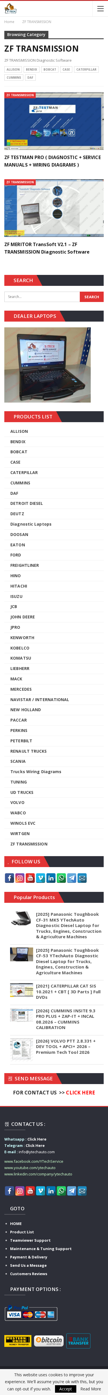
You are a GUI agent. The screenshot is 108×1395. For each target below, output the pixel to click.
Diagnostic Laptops (31, 524)
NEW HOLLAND (25, 709)
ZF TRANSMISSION (20, 95)
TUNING (18, 782)
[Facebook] (9, 878)
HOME (16, 1223)
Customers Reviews (28, 1273)
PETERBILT (21, 740)
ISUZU (16, 596)
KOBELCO (19, 648)
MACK (16, 679)
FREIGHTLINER (24, 565)
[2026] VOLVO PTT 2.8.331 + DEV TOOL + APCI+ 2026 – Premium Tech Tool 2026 (66, 1046)
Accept (65, 1389)
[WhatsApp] (61, 878)
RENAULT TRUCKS (28, 751)
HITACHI (18, 586)
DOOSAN (19, 534)
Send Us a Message (28, 1265)
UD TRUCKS (21, 792)
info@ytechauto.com (37, 1151)
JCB (13, 606)
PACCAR (18, 720)
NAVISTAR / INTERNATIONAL (39, 699)
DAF (30, 77)
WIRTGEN (20, 833)
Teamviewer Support (30, 1240)
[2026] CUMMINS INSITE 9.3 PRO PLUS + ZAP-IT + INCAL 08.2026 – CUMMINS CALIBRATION (66, 1019)
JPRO (15, 627)
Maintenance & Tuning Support (41, 1248)
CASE (66, 69)
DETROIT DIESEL (26, 503)
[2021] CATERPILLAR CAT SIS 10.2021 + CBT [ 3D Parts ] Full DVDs (68, 991)
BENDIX (31, 69)
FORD (15, 555)
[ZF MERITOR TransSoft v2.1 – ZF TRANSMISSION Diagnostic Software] (54, 208)
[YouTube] (30, 878)
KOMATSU (20, 658)
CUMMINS (14, 77)
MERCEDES (21, 689)
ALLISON (13, 69)
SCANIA (18, 761)
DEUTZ (17, 513)
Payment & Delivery (28, 1257)
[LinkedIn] (51, 878)
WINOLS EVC (22, 823)
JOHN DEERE (22, 617)
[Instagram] (20, 878)
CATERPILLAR (86, 69)
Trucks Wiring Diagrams (35, 771)
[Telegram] (72, 878)
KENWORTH (22, 637)
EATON (17, 545)
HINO (15, 575)
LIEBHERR (19, 668)
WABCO (18, 813)
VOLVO (17, 802)
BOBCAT (49, 69)
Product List (22, 1231)
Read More (90, 1389)
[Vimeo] (41, 878)
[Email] (82, 878)
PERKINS (18, 730)
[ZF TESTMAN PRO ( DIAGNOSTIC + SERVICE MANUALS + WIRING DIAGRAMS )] (54, 121)
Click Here (36, 1139)
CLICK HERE (80, 1092)
